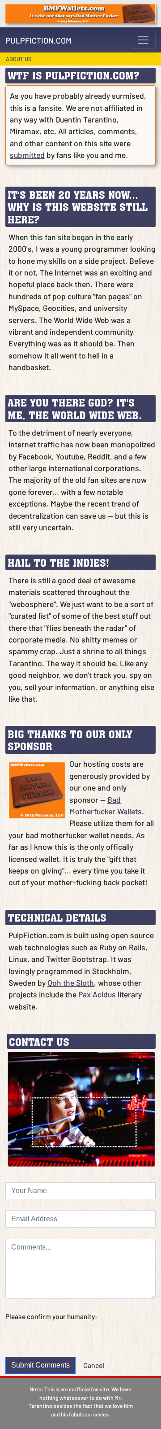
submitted (27, 155)
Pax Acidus (97, 994)
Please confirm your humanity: (51, 1316)
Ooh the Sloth (70, 983)
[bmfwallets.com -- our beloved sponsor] (80, 12)
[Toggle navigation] (143, 40)
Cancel (94, 1365)
